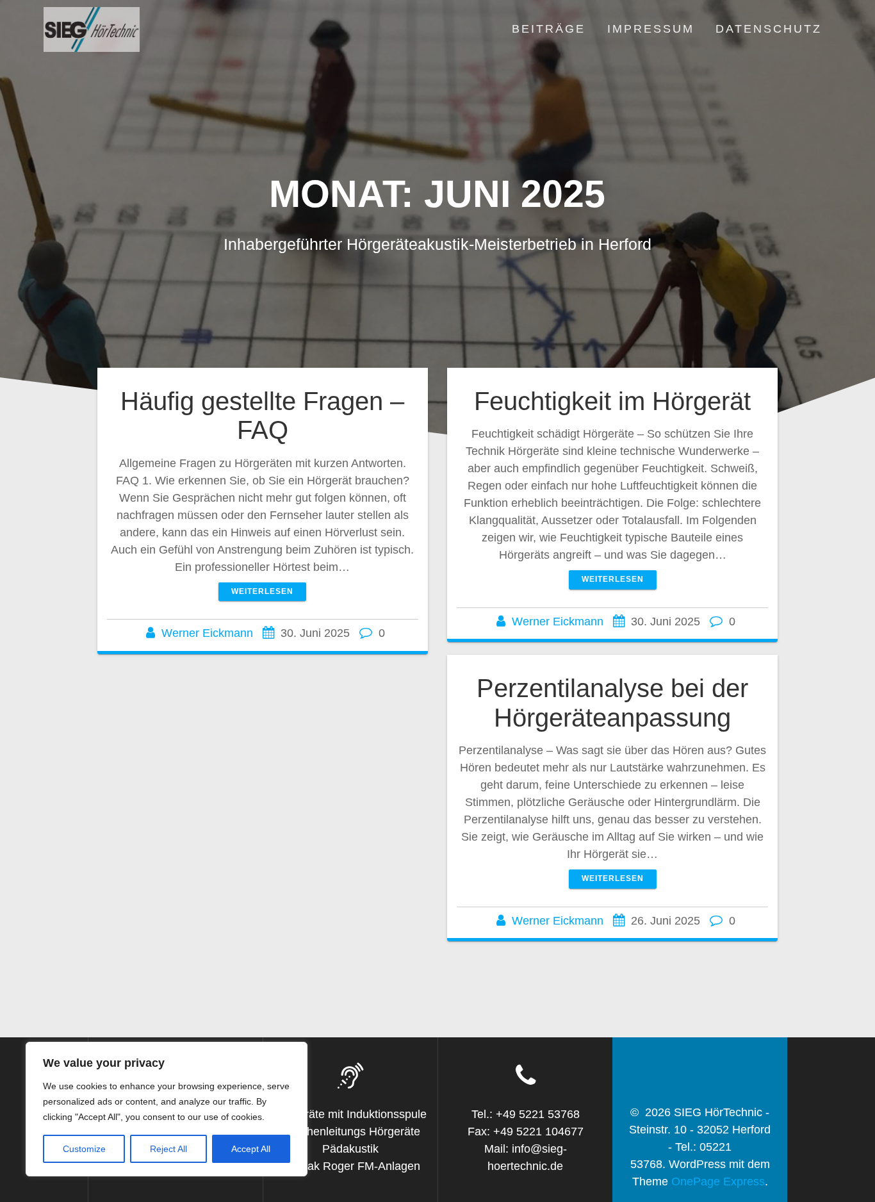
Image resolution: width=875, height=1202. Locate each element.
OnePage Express (718, 1181)
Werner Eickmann (207, 633)
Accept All (250, 1149)
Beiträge (548, 28)
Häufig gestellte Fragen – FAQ (262, 416)
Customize (84, 1149)
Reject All (168, 1149)
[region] (166, 1109)
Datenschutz (769, 28)
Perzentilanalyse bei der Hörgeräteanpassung (612, 703)
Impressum (650, 28)
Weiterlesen (262, 591)
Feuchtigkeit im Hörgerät (612, 401)
